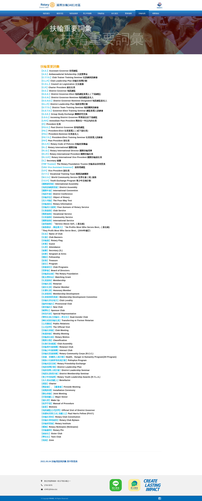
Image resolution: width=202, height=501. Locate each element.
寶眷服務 (128, 13)
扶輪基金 (101, 13)
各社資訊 (114, 13)
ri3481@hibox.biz (50, 489)
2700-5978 (48, 485)
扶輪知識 (142, 13)
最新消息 (60, 13)
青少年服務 (87, 13)
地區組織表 (73, 13)
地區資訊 (46, 13)
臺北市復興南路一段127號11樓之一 (57, 481)
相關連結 (155, 13)
